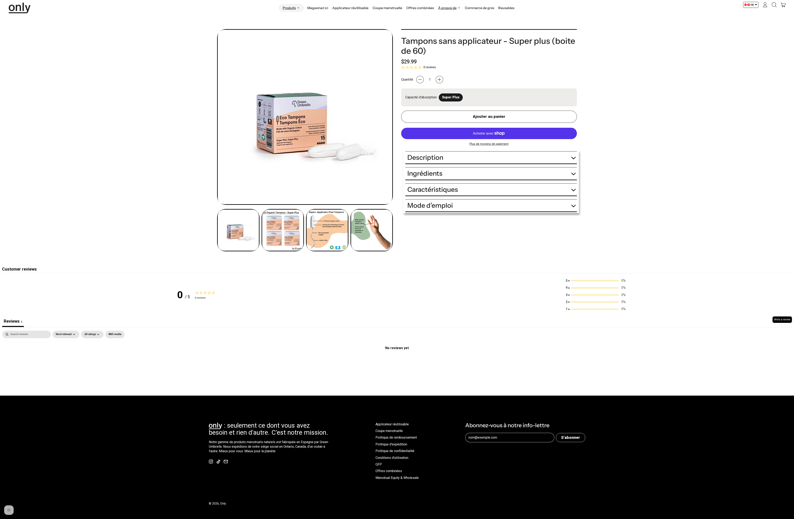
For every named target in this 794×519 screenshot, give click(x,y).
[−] (420, 79)
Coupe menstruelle (387, 8)
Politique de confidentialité (394, 451)
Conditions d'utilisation (391, 458)
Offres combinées (420, 8)
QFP (378, 464)
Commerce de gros (479, 8)
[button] (774, 4)
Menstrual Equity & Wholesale (397, 478)
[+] (439, 79)
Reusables (506, 8)
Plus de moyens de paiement (489, 144)
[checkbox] (115, 334)
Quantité (407, 79)
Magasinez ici (317, 8)
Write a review (782, 319)
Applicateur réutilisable (350, 8)
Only (223, 503)
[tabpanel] (397, 361)
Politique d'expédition (391, 444)
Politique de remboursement (396, 437)
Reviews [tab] (13, 321)
